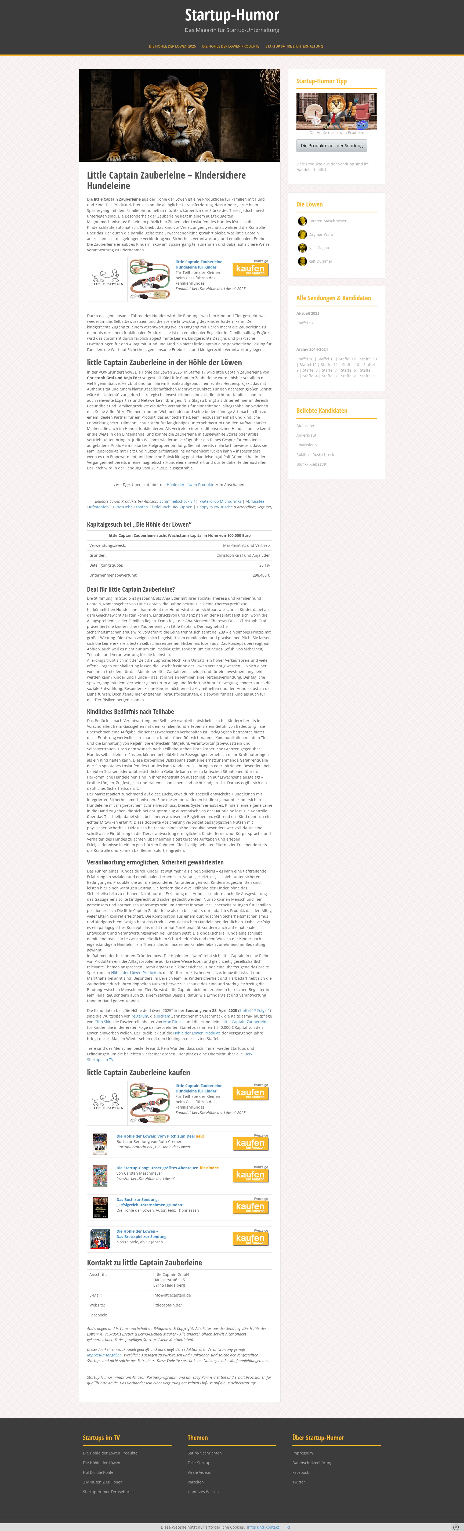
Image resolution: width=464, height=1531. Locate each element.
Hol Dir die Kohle (98, 1472)
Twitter (298, 1482)
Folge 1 (263, 1010)
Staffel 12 (308, 364)
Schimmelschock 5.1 (178, 501)
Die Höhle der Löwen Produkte (230, 46)
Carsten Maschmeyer (328, 220)
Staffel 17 (247, 1010)
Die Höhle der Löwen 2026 (172, 46)
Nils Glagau (319, 247)
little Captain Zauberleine (246, 1021)
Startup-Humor (232, 14)
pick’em (163, 1016)
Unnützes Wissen (203, 1491)
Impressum (302, 1453)
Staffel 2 (348, 375)
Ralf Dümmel (320, 261)
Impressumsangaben (104, 1355)
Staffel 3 (329, 375)
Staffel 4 (310, 375)
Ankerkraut (306, 435)
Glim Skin (103, 1021)
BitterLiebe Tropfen (130, 506)
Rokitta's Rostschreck (315, 454)
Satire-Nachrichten (205, 1453)
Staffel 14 (347, 358)
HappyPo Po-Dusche (215, 506)
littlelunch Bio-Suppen (172, 506)
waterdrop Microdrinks (220, 501)
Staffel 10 (350, 364)
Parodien (196, 1482)
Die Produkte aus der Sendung (332, 146)
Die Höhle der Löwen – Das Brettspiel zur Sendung (141, 1234)
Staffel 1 (367, 375)
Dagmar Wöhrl (322, 234)
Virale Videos (199, 1472)
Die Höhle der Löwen (101, 1462)
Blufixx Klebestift (311, 464)
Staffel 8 (310, 370)
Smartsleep (306, 444)
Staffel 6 (348, 370)
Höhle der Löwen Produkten (136, 972)
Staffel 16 (304, 358)
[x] (287, 1527)
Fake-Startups (200, 1462)
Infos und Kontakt (263, 1527)
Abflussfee (305, 425)
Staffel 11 (329, 364)
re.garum (140, 1016)
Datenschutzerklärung (312, 1462)
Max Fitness (173, 1021)
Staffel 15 (326, 358)
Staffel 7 (329, 370)
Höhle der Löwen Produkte (190, 484)
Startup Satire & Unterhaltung (294, 46)
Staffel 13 (368, 358)
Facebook (300, 1472)
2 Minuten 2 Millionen (103, 1482)
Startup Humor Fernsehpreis (109, 1491)
